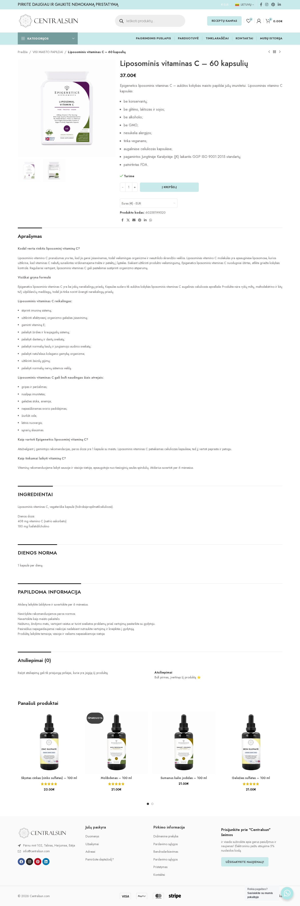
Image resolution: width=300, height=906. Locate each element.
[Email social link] (134, 220)
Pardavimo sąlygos (165, 844)
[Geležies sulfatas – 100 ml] (251, 742)
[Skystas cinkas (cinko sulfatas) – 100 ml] (49, 742)
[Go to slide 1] (148, 804)
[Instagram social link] (267, 4)
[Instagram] (29, 861)
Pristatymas (160, 867)
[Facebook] (21, 861)
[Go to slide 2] (152, 804)
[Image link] (42, 832)
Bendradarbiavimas (165, 852)
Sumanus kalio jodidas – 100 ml (184, 778)
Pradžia (23, 52)
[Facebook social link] (261, 4)
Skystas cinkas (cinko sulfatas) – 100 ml (49, 778)
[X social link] (128, 220)
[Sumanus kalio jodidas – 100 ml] (183, 742)
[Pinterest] (37, 861)
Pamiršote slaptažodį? (99, 859)
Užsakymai (92, 844)
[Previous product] (269, 52)
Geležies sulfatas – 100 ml (251, 778)
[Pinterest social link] (273, 4)
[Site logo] (48, 20)
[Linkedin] (46, 861)
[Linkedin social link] (279, 4)
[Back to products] (274, 52)
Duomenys (92, 836)
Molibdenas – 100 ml (116, 778)
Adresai (90, 852)
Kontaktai (159, 875)
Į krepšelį (169, 187)
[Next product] (279, 52)
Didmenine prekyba (165, 836)
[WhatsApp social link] (150, 220)
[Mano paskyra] (258, 20)
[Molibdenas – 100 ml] (116, 742)
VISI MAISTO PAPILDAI (48, 52)
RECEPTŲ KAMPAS (224, 21)
